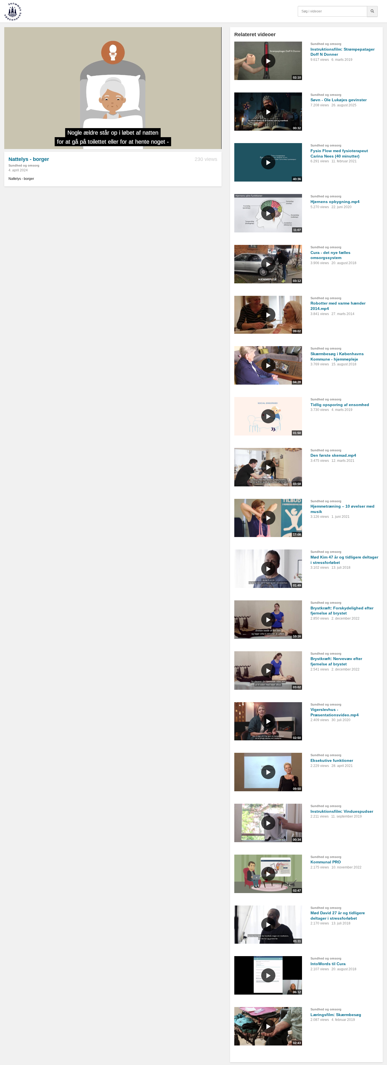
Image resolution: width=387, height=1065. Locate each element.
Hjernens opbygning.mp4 (335, 201)
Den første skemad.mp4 (333, 455)
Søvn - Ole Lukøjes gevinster (339, 100)
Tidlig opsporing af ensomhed (340, 404)
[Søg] (372, 11)
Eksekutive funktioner (332, 760)
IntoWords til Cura (328, 963)
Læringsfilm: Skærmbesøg (336, 1014)
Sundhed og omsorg (23, 165)
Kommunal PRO (326, 862)
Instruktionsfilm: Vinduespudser (342, 811)
